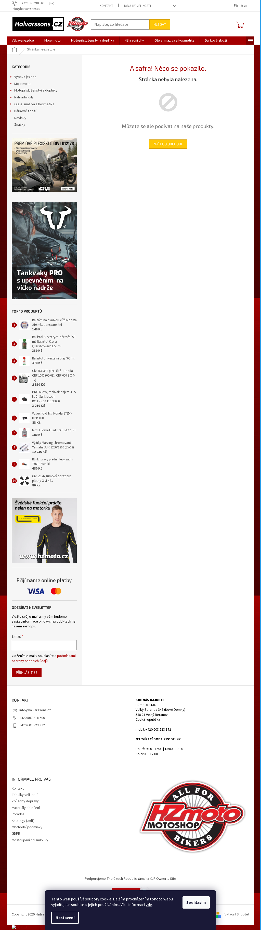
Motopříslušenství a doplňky (35, 90)
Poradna (18, 814)
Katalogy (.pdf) (23, 820)
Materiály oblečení (26, 807)
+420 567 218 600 (32, 717)
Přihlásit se (26, 672)
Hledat (159, 24)
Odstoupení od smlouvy (30, 840)
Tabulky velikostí (137, 6)
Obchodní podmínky (27, 827)
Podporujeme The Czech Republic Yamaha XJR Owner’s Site (130, 878)
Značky (19, 124)
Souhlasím (196, 902)
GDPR (16, 833)
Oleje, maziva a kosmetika (34, 104)
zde (149, 905)
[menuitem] (23, 40)
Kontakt (106, 6)
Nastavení (65, 918)
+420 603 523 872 (32, 725)
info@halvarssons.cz (35, 710)
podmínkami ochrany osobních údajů (44, 658)
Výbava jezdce (25, 77)
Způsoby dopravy (25, 801)
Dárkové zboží (25, 111)
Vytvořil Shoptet (237, 914)
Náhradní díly (24, 97)
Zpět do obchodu (168, 144)
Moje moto (22, 83)
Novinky (20, 118)
